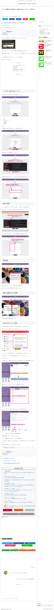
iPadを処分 (25, 502)
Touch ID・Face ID (22, 484)
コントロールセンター (13, 484)
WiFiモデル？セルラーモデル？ (17, 472)
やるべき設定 (26, 479)
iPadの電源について (13, 502)
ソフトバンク (29, 510)
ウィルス (5, 498)
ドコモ (7, 510)
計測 (15, 491)
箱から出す (6, 477)
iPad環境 (28, 472)
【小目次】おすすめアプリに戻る (9, 460)
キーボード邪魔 (20, 502)
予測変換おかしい (31, 502)
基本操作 (16, 479)
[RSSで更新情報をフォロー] (27, 550)
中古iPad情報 (11, 507)
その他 (21, 486)
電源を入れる (11, 477)
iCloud (18, 486)
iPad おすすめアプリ (9, 538)
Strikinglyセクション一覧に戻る (9, 447)
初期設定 (18, 477)
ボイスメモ (12, 491)
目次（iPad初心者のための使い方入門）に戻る (12, 463)
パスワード (10, 498)
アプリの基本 (6, 481)
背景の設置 (42, 31)
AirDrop (27, 484)
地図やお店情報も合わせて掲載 (18, 69)
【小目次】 (13, 476)
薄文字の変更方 (15, 66)
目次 (17, 62)
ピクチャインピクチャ (12, 486)
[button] (52, 22)
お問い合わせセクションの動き (18, 70)
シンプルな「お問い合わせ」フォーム (19, 65)
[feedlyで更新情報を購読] (10, 550)
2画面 (7, 486)
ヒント (17, 491)
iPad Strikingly (4, 538)
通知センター (6, 484)
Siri (18, 484)
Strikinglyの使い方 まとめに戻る (8, 458)
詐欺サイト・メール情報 (21, 498)
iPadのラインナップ (7, 472)
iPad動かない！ (6, 502)
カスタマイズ (21, 479)
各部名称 (22, 477)
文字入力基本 (31, 479)
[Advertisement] (19, 12)
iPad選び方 (25, 472)
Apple (19, 513)
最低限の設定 (14, 498)
